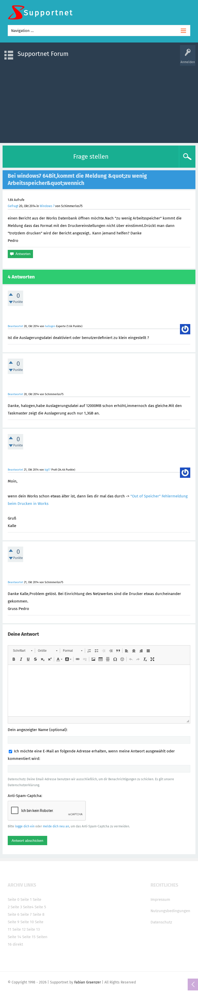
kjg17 (48, 469)
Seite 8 (38, 914)
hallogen (50, 326)
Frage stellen (91, 156)
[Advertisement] (99, 102)
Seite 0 (13, 899)
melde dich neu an (56, 826)
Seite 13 (33, 929)
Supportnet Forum (43, 53)
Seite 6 (13, 914)
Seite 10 (27, 922)
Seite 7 (26, 914)
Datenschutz (161, 922)
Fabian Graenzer (87, 982)
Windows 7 (47, 206)
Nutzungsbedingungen (170, 911)
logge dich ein (25, 826)
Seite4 (28, 907)
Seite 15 (29, 937)
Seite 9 (13, 922)
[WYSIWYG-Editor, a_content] (99, 690)
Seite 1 (26, 899)
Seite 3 (16, 907)
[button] (22, 650)
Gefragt (13, 206)
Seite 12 (19, 929)
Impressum (160, 899)
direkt (18, 944)
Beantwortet (15, 326)
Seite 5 (40, 907)
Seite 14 (14, 937)
